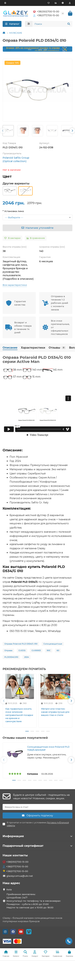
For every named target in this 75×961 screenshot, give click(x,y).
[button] (8, 49)
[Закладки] (48, 3)
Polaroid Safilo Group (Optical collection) (16, 159)
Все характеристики (15, 285)
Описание (10, 347)
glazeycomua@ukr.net (19, 875)
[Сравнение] (55, 3)
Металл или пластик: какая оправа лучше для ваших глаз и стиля (55, 711)
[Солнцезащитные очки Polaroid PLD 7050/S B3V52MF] (15, 754)
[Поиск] (68, 24)
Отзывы (56, 347)
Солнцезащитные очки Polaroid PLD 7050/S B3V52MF (48, 748)
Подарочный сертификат (23, 845)
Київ (9, 889)
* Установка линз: (13, 211)
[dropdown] (5, 3)
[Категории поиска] (28, 24)
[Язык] (62, 3)
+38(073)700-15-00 (17, 871)
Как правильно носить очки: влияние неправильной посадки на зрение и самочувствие (19, 715)
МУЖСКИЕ (15, 32)
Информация (13, 836)
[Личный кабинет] (69, 3)
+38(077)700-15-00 (48, 15)
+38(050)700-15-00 (48, 11)
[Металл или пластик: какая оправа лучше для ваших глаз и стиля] (55, 686)
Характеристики (33, 347)
